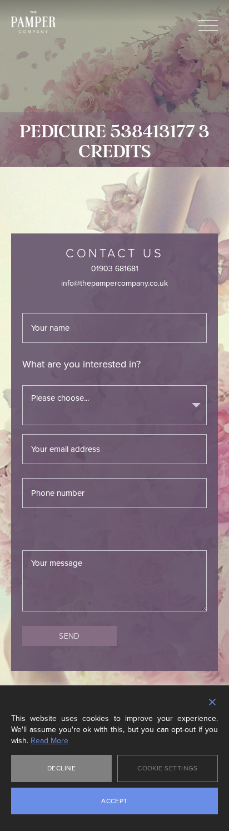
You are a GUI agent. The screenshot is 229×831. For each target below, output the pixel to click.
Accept (114, 801)
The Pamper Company (33, 22)
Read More (49, 741)
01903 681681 (114, 269)
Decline (61, 768)
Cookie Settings (167, 768)
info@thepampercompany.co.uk (114, 283)
